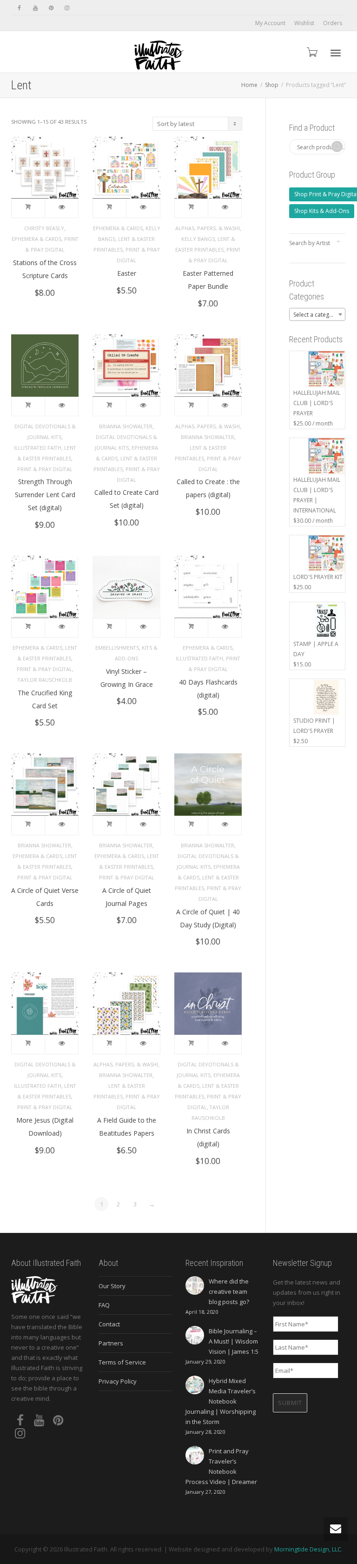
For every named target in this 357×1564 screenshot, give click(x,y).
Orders (332, 23)
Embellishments (117, 647)
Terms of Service (122, 1362)
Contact (109, 1324)
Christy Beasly (44, 228)
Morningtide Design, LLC (307, 1549)
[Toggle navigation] (335, 53)
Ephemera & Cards (36, 238)
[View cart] (311, 52)
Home (249, 85)
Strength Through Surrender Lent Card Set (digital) (45, 494)
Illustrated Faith (37, 447)
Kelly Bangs (198, 238)
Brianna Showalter (125, 426)
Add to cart (28, 208)
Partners (111, 1343)
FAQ (104, 1305)
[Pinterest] (51, 7)
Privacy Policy (118, 1381)
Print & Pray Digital (45, 469)
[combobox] (317, 314)
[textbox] (317, 314)
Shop (271, 85)
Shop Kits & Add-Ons (321, 211)
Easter (126, 273)
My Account (270, 23)
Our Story (112, 1286)
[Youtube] (35, 7)
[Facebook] (19, 7)
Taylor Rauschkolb (45, 679)
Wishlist (304, 23)
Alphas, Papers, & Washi (207, 228)
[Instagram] (66, 7)
